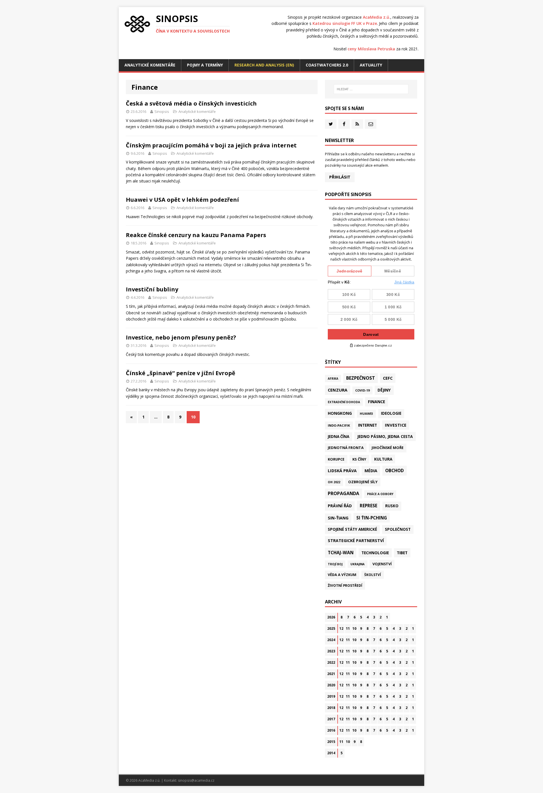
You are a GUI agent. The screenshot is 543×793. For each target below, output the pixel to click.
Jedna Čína (338, 436)
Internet (367, 425)
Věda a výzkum (342, 574)
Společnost (398, 529)
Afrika (333, 379)
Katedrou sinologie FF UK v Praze (345, 23)
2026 (331, 617)
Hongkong (340, 413)
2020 (331, 685)
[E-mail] (370, 124)
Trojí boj (335, 564)
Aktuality (371, 65)
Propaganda (343, 493)
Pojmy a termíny (205, 65)
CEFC (388, 378)
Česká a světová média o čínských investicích (191, 103)
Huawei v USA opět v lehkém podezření (182, 199)
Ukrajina (357, 564)
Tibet (402, 552)
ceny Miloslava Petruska (371, 48)
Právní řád (340, 505)
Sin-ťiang (338, 518)
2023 (331, 651)
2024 (331, 639)
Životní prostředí (345, 585)
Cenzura (337, 390)
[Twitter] (331, 124)
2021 (331, 673)
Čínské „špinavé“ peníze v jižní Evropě (180, 373)
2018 (331, 707)
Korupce (336, 459)
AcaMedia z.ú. (376, 17)
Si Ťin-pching (371, 518)
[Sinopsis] (137, 24)
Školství (372, 574)
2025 (331, 628)
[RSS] (357, 124)
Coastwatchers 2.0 (327, 65)
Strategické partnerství (356, 540)
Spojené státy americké (352, 529)
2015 (331, 741)
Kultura (383, 459)
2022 (331, 662)
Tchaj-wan (341, 552)
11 (348, 628)
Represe (368, 505)
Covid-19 (362, 390)
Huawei (366, 413)
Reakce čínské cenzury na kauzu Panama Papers (196, 235)
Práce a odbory (380, 494)
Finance (376, 401)
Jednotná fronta (346, 447)
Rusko (391, 505)
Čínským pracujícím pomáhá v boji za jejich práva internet (211, 145)
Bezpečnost (360, 378)
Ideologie (391, 413)
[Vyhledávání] (371, 89)
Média (371, 470)
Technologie (375, 552)
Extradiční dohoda (344, 402)
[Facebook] (344, 124)
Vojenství (382, 564)
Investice (395, 425)
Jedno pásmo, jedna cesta (385, 436)
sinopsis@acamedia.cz (196, 780)
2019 (331, 696)
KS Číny (359, 459)
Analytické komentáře (149, 65)
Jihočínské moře (388, 447)
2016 (331, 730)
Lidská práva (342, 470)
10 (354, 628)
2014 (331, 753)
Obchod (394, 470)
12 (341, 628)
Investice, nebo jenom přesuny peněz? (181, 337)
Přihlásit (339, 177)
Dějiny (384, 390)
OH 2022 (334, 482)
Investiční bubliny (152, 289)
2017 (331, 719)
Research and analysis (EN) (264, 65)
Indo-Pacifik (339, 425)
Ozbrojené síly (363, 482)
